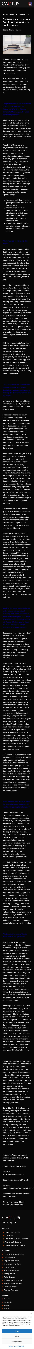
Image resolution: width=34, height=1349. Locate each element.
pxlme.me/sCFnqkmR (20, 1180)
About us (7, 1299)
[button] (31, 1313)
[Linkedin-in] (4, 1223)
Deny (17, 1336)
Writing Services (9, 1274)
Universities (9, 1235)
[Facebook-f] (15, 1223)
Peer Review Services (11, 1270)
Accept (17, 1331)
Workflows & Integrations (12, 1264)
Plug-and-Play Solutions (12, 1261)
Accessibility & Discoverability (14, 1254)
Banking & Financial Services (15, 1245)
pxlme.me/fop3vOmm (16, 1174)
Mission (6, 1305)
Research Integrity (10, 1267)
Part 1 (14, 1197)
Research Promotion (11, 1290)
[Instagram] (11, 1223)
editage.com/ (18, 1205)
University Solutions (10, 1287)
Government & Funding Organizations (17, 1239)
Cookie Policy (12, 1346)
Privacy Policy (20, 1346)
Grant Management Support (13, 1280)
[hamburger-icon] (30, 4)
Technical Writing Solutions (13, 1283)
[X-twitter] (7, 1223)
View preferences (17, 1341)
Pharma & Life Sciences (13, 1242)
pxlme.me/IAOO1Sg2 (18, 1166)
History (6, 1308)
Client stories (9, 14)
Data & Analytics (9, 1257)
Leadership (8, 1302)
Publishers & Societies (12, 1232)
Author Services (9, 1277)
